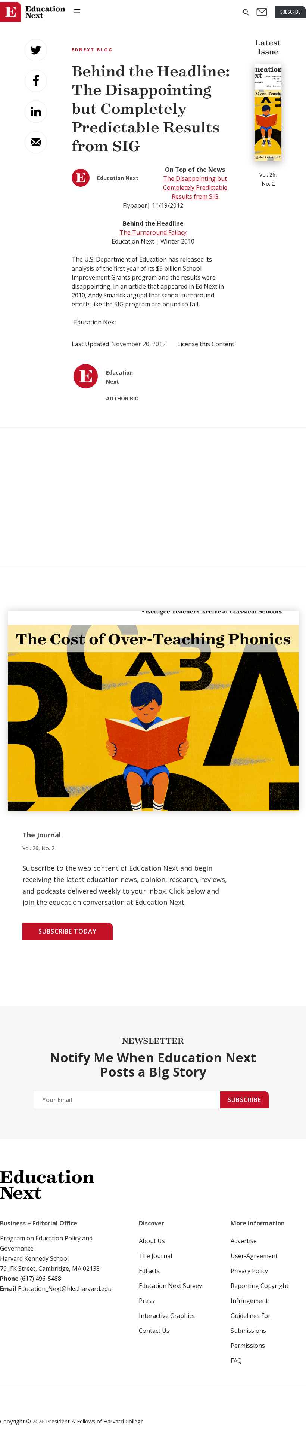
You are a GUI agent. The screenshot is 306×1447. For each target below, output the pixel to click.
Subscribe (244, 1100)
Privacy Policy (249, 1271)
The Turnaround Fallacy (153, 232)
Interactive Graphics (167, 1316)
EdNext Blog (92, 49)
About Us (152, 1241)
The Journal (155, 1256)
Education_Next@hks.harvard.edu (64, 1289)
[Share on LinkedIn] (36, 111)
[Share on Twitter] (36, 50)
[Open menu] (77, 10)
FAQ (236, 1360)
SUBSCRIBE (290, 11)
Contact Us (154, 1331)
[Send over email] (36, 142)
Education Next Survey (170, 1286)
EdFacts (149, 1271)
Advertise (244, 1241)
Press (146, 1301)
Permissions (248, 1345)
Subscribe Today (67, 931)
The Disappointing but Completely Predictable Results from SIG (195, 187)
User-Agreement (254, 1256)
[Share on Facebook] (36, 81)
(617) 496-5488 (40, 1278)
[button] (246, 12)
